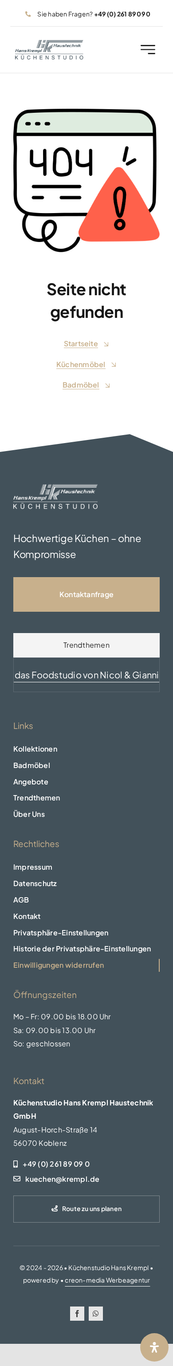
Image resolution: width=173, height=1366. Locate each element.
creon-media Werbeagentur (107, 1280)
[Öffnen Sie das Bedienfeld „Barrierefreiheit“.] (154, 1347)
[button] (86, 933)
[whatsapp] (96, 1314)
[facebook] (77, 1314)
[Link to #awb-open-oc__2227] (148, 49)
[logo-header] (49, 43)
